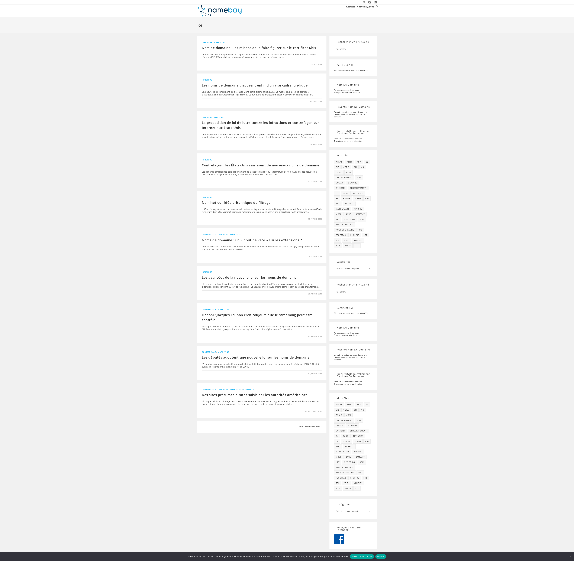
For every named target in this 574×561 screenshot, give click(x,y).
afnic (349, 162)
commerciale (209, 234)
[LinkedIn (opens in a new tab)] (375, 2)
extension (358, 193)
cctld (346, 167)
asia (359, 162)
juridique (207, 42)
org (360, 230)
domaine (352, 183)
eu (337, 193)
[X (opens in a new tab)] (364, 2)
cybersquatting (344, 177)
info (338, 203)
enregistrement (358, 188)
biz (337, 167)
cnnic (339, 172)
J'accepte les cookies (362, 556)
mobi (338, 214)
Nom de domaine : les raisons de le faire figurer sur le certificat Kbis (259, 47)
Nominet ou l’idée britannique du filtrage (236, 202)
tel (337, 240)
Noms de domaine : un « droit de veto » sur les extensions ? (252, 240)
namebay (360, 214)
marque (358, 209)
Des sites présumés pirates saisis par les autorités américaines (255, 394)
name (348, 214)
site (365, 235)
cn (362, 167)
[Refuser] (570, 556)
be (367, 162)
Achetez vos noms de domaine (346, 90)
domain (340, 183)
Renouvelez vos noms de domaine (348, 138)
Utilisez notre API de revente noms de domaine (349, 115)
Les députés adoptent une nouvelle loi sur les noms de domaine (256, 357)
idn (367, 198)
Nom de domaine (344, 224)
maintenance (342, 209)
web (338, 245)
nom (361, 219)
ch (355, 167)
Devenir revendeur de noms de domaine (351, 112)
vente (346, 240)
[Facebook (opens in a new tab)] (370, 2)
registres (219, 117)
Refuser (380, 556)
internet (349, 203)
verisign (358, 240)
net (337, 219)
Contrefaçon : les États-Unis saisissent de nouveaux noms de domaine (260, 165)
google (346, 198)
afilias (339, 162)
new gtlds (349, 219)
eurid (346, 193)
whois (348, 245)
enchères (340, 188)
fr (337, 198)
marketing (219, 42)
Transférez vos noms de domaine (348, 141)
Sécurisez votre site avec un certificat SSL (351, 70)
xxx (357, 245)
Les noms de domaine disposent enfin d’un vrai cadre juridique (255, 85)
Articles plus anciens (310, 426)
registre (354, 235)
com (348, 172)
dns (359, 177)
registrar (341, 235)
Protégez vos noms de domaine (347, 92)
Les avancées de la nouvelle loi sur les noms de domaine (249, 277)
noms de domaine (345, 230)
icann (358, 198)
